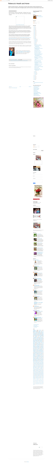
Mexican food (42, 364)
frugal (33, 345)
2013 (34, 75)
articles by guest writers (35, 361)
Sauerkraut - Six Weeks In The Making (38, 66)
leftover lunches (35, 365)
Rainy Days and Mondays (40, 290)
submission (37, 372)
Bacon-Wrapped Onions (37, 47)
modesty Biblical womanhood (38, 382)
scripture (40, 336)
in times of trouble (35, 364)
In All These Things (36, 91)
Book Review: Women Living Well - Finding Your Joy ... (38, 69)
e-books (41, 353)
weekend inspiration (41, 372)
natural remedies (41, 366)
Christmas (37, 339)
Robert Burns (37, 370)
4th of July (42, 352)
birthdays (42, 361)
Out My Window (36, 272)
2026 (34, 26)
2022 (34, 30)
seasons (39, 334)
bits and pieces (36, 338)
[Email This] (18, 59)
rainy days (34, 372)
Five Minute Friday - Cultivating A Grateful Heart (38, 62)
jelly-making (37, 368)
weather (36, 360)
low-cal (42, 365)
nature (37, 351)
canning (38, 359)
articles (41, 346)
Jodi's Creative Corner (36, 310)
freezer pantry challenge (39, 350)
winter (39, 352)
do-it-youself (34, 347)
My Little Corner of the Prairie (37, 317)
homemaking (24, 60)
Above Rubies (35, 373)
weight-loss (35, 363)
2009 (34, 79)
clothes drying (37, 375)
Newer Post (10, 86)
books (22, 60)
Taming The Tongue (36, 67)
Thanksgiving (35, 337)
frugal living (39, 337)
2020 (34, 32)
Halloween (39, 364)
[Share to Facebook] (20, 59)
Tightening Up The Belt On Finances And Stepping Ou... (38, 48)
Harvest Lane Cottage (36, 285)
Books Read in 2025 (39, 238)
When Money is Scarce (39, 266)
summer (41, 341)
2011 (34, 77)
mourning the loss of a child (36, 366)
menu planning (35, 340)
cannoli (34, 375)
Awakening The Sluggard (36, 86)
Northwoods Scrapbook (36, 94)
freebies (34, 368)
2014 (34, 38)
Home (20, 86)
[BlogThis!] (19, 59)
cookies (34, 358)
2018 (34, 34)
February (35, 73)
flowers (41, 338)
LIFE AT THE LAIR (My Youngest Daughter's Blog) (37, 93)
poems (41, 357)
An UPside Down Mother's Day (37, 61)
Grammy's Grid (35, 90)
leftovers (39, 365)
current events (41, 375)
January (35, 74)
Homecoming (35, 303)
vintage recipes (39, 377)
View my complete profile (40, 16)
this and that (36, 332)
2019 (34, 33)
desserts (39, 356)
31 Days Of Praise (38, 345)
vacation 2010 (40, 354)
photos (34, 331)
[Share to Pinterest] (21, 59)
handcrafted (35, 352)
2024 (34, 28)
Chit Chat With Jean (36, 87)
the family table (35, 356)
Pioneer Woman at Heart (37, 296)
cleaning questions (41, 380)
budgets (34, 341)
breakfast (34, 353)
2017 (34, 35)
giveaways (36, 335)
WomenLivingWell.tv (26, 51)
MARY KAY (35, 12)
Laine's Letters (35, 325)
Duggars (34, 370)
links (37, 341)
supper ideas (34, 354)
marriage (26, 60)
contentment (42, 371)
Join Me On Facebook (36, 324)
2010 (34, 78)
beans (39, 361)
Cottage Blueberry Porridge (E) (37, 65)
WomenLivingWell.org (20, 51)
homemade (40, 340)
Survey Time (38, 260)
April (35, 71)
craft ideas (34, 350)
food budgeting (41, 335)
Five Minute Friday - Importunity (37, 56)
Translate (39, 203)
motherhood (41, 368)
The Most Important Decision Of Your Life (38, 82)
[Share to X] (20, 59)
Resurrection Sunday (35, 349)
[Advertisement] (38, 121)
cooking (36, 336)
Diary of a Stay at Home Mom (37, 278)
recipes (34, 330)
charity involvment (36, 380)
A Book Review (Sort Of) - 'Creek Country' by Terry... (38, 46)
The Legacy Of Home (36, 326)
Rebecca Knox (39, 15)
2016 (34, 36)
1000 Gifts (39, 333)
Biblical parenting (12, 60)
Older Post (30, 86)
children (41, 344)
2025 (34, 27)
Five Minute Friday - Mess (37, 68)
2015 (34, 37)
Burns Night (39, 373)
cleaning (42, 359)
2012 (34, 76)
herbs (40, 358)
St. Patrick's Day (41, 351)
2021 (34, 31)
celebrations (41, 349)
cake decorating (38, 371)
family (40, 332)
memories (37, 357)
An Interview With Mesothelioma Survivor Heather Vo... (38, 55)
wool (33, 384)
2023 (34, 29)
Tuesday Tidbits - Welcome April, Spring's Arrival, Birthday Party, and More (40, 253)
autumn (41, 339)
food (40, 330)
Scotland (40, 370)
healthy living (38, 347)
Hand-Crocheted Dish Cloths (37, 60)
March (35, 72)
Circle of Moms (41, 378)
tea (37, 354)
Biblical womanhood (16, 60)
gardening (37, 358)
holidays (39, 331)
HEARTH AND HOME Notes (40, 363)
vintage (36, 377)
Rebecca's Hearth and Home (18, 3)
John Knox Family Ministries (37, 92)
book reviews (19, 60)
